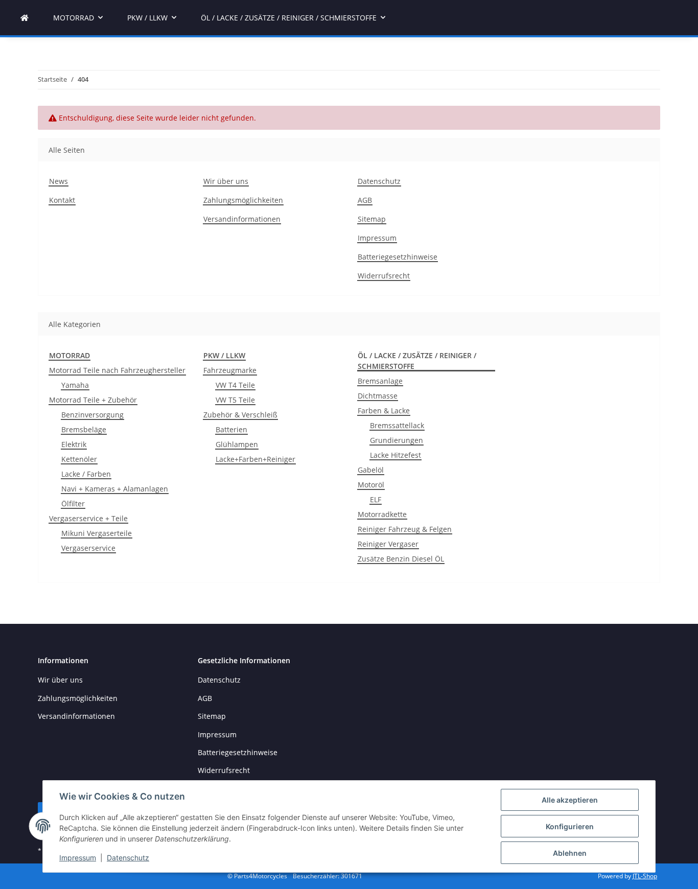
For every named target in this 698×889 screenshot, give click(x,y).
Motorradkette (382, 514)
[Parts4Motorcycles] (24, 17)
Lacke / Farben (86, 474)
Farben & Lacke (384, 410)
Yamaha (75, 385)
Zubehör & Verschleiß (240, 414)
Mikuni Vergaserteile (96, 533)
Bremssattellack (397, 425)
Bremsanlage (380, 381)
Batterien (231, 429)
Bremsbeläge (83, 429)
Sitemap (372, 219)
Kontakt (62, 200)
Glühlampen (237, 444)
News (58, 181)
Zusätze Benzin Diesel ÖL (401, 559)
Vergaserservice (88, 548)
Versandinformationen (242, 219)
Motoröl (371, 484)
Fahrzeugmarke (230, 370)
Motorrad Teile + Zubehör (93, 400)
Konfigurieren (570, 826)
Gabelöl (371, 470)
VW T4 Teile (235, 385)
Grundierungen (396, 440)
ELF (375, 499)
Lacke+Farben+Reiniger (255, 459)
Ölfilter (73, 503)
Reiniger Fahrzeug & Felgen (405, 529)
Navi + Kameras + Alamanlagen (114, 489)
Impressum (77, 857)
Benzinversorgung (92, 414)
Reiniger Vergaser (388, 544)
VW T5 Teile (235, 400)
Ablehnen (570, 853)
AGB (365, 200)
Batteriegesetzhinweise (397, 257)
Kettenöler (79, 459)
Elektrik (73, 444)
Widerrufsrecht (384, 275)
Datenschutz (128, 857)
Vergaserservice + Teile (88, 518)
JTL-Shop (645, 876)
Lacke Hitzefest (395, 455)
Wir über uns (225, 181)
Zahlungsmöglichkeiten (243, 200)
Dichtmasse (378, 396)
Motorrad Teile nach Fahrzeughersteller (117, 370)
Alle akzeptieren (570, 800)
